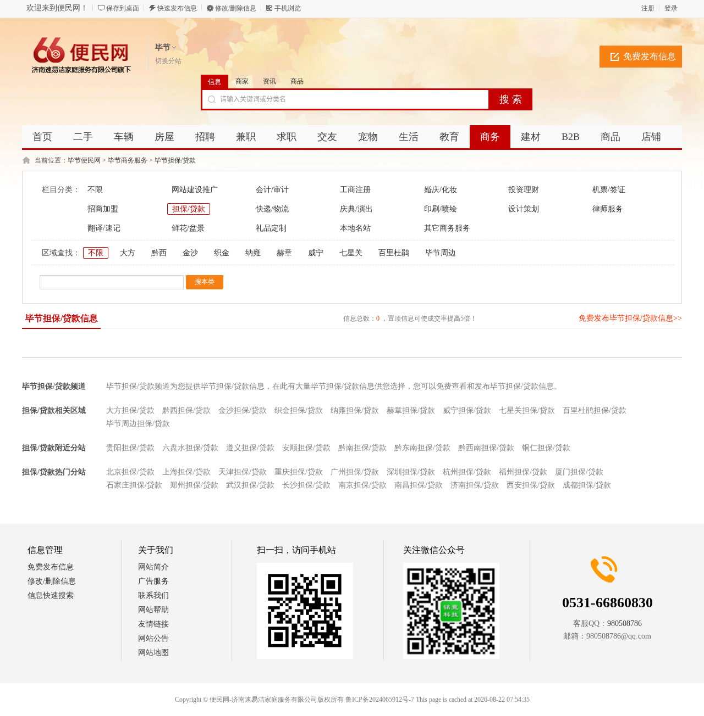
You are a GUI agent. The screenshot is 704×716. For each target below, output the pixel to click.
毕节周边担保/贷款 (138, 423)
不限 (95, 190)
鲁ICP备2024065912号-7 (379, 699)
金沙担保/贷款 (242, 410)
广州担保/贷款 (355, 472)
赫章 (284, 253)
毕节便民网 (84, 160)
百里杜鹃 (393, 253)
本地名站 (355, 228)
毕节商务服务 (127, 160)
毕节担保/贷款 (175, 160)
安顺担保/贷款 (306, 448)
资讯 (269, 81)
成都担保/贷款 (587, 485)
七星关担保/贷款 (527, 410)
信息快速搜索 (51, 595)
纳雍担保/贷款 (355, 410)
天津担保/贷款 (242, 472)
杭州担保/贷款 (467, 472)
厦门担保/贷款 (579, 472)
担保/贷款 (188, 209)
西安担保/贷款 (531, 485)
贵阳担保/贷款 (130, 448)
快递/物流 (272, 209)
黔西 (159, 253)
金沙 (190, 253)
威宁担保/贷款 (467, 410)
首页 (42, 136)
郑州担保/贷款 (194, 485)
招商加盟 (102, 209)
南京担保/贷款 (362, 485)
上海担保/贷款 (186, 472)
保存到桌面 (122, 8)
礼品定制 (271, 228)
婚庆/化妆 (440, 190)
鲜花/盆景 (188, 228)
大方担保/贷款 (130, 410)
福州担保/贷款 (523, 472)
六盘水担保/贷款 (190, 448)
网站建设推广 (195, 190)
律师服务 (607, 209)
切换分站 (168, 61)
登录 (671, 8)
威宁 (315, 253)
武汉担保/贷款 (250, 485)
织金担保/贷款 (298, 410)
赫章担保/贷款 (411, 410)
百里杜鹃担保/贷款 (594, 410)
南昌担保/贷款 (418, 485)
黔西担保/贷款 (186, 410)
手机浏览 (287, 8)
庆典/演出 (356, 209)
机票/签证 (608, 190)
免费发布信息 (649, 56)
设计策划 (523, 209)
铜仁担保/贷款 (546, 448)
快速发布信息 (177, 8)
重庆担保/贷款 (298, 472)
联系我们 (153, 595)
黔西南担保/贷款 (486, 448)
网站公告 (153, 638)
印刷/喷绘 (440, 209)
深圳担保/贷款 (411, 472)
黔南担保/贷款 (362, 448)
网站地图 (153, 652)
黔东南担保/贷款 (422, 448)
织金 (221, 253)
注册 (647, 8)
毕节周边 (440, 253)
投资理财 (523, 190)
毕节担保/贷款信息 (61, 318)
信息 (214, 82)
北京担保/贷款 (130, 472)
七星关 (350, 253)
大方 (127, 253)
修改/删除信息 (235, 8)
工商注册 (355, 190)
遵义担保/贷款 (250, 448)
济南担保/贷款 (474, 485)
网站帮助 (153, 610)
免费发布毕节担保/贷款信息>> (630, 318)
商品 (297, 81)
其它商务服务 (447, 228)
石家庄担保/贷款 (134, 485)
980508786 (624, 623)
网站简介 (153, 567)
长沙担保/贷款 (306, 485)
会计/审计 (272, 190)
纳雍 (253, 253)
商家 (242, 81)
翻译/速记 (103, 228)
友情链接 (153, 624)
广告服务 (153, 581)
